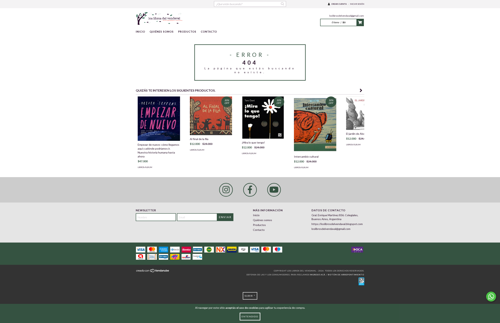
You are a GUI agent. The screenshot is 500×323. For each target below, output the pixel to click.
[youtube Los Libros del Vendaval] (274, 190)
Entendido (250, 316)
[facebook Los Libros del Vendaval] (250, 190)
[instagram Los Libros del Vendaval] (226, 190)
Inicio (140, 31)
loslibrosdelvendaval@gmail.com (346, 15)
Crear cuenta (339, 4)
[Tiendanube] (153, 272)
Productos (187, 31)
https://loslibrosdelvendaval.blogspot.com (337, 224)
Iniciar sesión (357, 4)
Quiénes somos (162, 31)
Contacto (209, 31)
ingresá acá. (318, 274)
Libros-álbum (145, 167)
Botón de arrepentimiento (346, 274)
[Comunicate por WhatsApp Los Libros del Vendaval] (491, 297)
